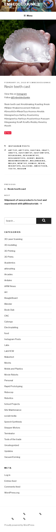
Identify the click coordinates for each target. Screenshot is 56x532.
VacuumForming (12, 457)
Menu (29, 15)
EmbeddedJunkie (22, 4)
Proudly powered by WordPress (19, 525)
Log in (7, 475)
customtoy (25, 153)
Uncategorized (11, 445)
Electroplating (11, 327)
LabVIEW (9, 351)
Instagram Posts (19, 146)
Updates (8, 451)
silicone (27, 166)
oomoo (32, 163)
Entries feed (10, 481)
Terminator (9, 433)
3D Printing (9, 251)
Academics (9, 262)
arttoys (24, 150)
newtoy (22, 163)
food (6, 333)
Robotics (8, 398)
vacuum (21, 169)
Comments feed (12, 486)
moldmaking (38, 161)
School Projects (12, 404)
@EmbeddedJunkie (20, 97)
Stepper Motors (12, 427)
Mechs (7, 363)
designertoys (17, 158)
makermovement (18, 161)
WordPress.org (12, 492)
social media (10, 416)
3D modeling (10, 245)
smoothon (40, 166)
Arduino (8, 280)
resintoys (14, 166)
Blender (8, 304)
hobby (31, 158)
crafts (12, 153)
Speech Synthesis (13, 422)
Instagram (22, 94)
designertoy (31, 155)
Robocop (8, 392)
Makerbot (9, 357)
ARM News (10, 286)
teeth (12, 169)
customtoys (41, 153)
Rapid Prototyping (13, 386)
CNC (6, 315)
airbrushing (9, 268)
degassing (15, 155)
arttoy (12, 150)
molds (12, 163)
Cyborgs (8, 321)
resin (41, 163)
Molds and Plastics (13, 368)
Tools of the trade (12, 439)
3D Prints (8, 257)
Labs (6, 345)
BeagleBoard (11, 298)
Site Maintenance (12, 410)
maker (40, 158)
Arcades (8, 274)
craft (45, 150)
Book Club (9, 310)
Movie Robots (11, 374)
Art (5, 292)
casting (35, 150)
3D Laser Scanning (13, 239)
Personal (8, 380)
